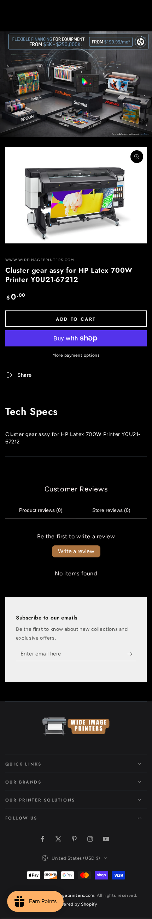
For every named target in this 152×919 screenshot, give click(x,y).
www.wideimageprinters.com (39, 260)
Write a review (76, 551)
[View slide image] (76, 84)
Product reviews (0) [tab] (41, 510)
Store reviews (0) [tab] (111, 510)
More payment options (76, 355)
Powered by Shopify (76, 904)
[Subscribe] (131, 654)
